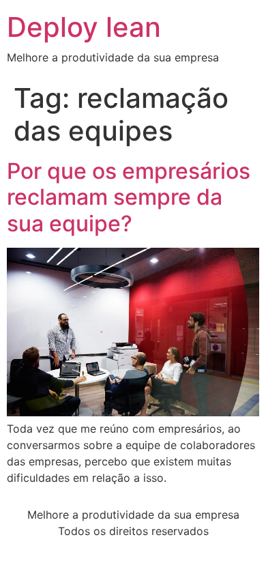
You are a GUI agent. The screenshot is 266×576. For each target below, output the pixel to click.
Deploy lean (84, 27)
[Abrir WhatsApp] (231, 541)
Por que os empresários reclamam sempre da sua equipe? (128, 197)
